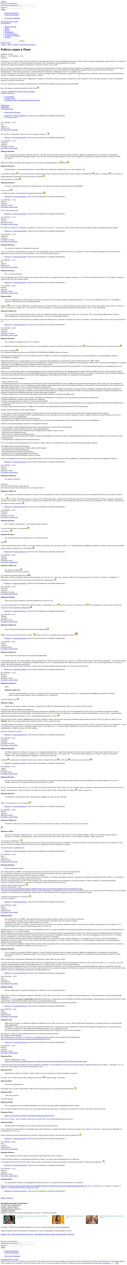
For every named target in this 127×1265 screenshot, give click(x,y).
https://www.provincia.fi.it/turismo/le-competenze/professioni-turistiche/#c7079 (25, 1039)
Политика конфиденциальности (23, 1234)
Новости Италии (10, 27)
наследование (9, 96)
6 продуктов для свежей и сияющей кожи (75, 1216)
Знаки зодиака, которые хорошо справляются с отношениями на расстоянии (33, 1216)
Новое (7, 28)
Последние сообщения (12, 18)
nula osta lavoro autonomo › (26, 91)
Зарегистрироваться (11, 13)
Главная (3, 44)
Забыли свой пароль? (12, 15)
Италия (15, 44)
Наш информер (61, 1234)
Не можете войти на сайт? (10, 21)
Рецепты (8, 37)
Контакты (70, 1234)
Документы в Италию (12, 35)
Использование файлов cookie (45, 1234)
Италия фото (9, 32)
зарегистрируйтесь (20, 116)
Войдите (8, 116)
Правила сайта (6, 1234)
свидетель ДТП (10, 98)
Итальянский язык (11, 34)
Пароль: (4, 7)
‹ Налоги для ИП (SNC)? (9, 91)
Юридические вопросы (27, 44)
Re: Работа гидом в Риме (9, 130)
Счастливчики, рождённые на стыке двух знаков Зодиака (112, 1216)
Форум (7, 30)
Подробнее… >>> (108, 1263)
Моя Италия (65, 1227)
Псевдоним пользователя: (10, 5)
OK (117, 1263)
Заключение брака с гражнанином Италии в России (22, 100)
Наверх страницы (7, 1198)
